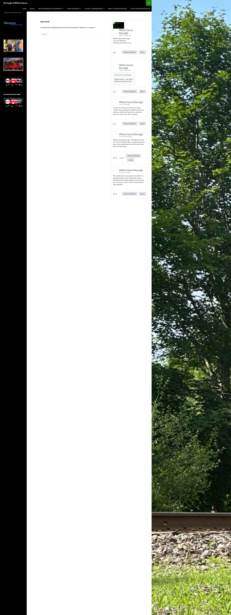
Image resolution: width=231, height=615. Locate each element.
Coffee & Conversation (123, 75)
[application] (13, 82)
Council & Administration (94, 8)
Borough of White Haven (15, 3)
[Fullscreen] (22, 85)
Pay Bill (32, 8)
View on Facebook (129, 52)
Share (142, 52)
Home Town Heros (73, 8)
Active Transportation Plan (140, 8)
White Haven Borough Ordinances (50, 8)
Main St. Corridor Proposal (117, 8)
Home (25, 8)
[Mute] (20, 85)
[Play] (7, 85)
